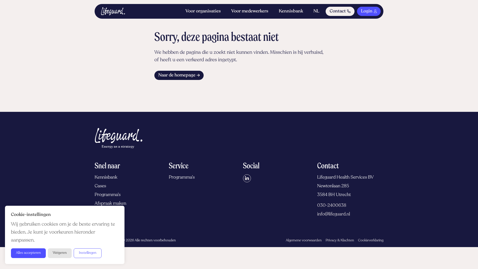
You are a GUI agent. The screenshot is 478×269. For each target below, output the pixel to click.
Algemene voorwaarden (304, 240)
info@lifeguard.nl (333, 214)
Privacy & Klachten (340, 240)
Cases (100, 186)
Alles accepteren (28, 253)
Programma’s (107, 195)
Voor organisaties (203, 11)
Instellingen (87, 253)
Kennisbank (291, 11)
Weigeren (60, 253)
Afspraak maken (110, 204)
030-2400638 (331, 205)
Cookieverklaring (370, 240)
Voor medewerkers (249, 11)
